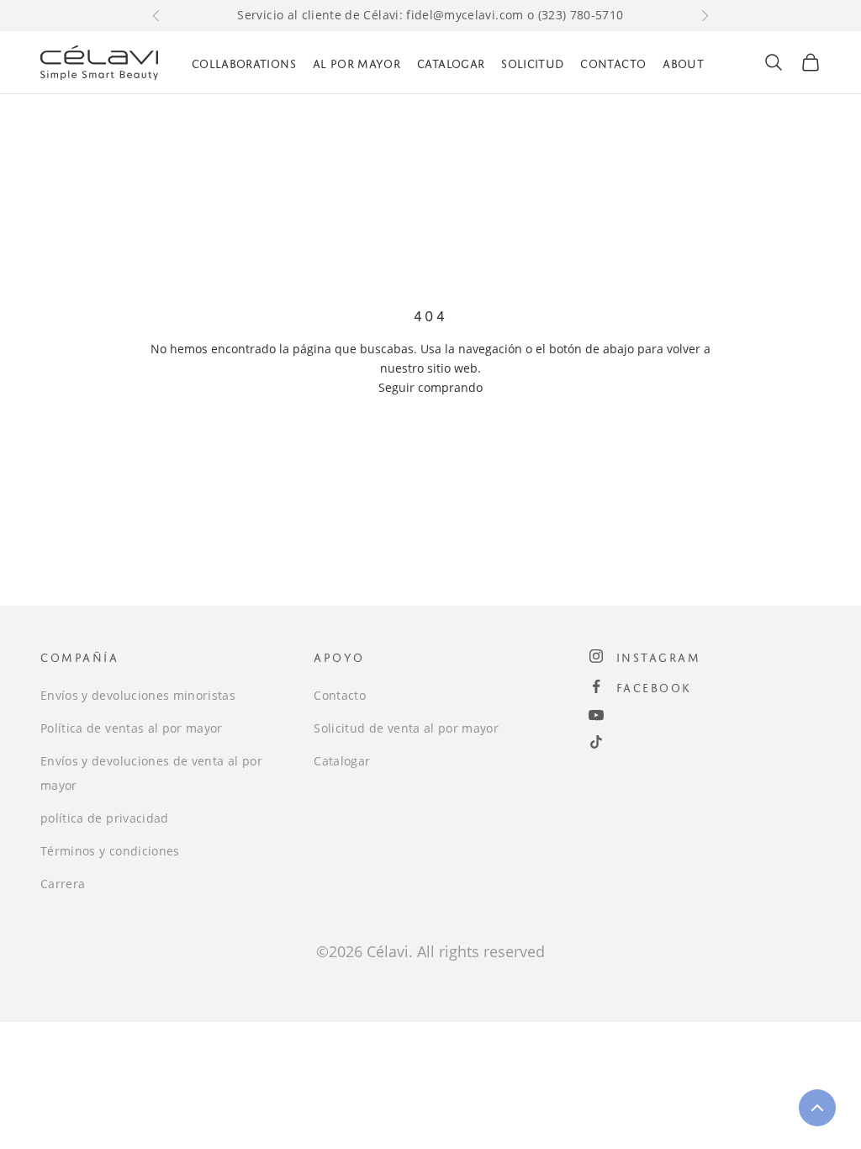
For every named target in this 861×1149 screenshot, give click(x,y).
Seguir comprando (430, 387)
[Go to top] (817, 1107)
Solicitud (532, 62)
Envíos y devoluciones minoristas (137, 695)
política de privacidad (104, 818)
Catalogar (450, 62)
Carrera (62, 884)
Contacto (613, 62)
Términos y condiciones (110, 851)
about (683, 62)
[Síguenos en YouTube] (596, 715)
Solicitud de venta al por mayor (406, 728)
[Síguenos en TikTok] (596, 741)
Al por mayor (356, 62)
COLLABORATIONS (244, 62)
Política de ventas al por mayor (131, 728)
